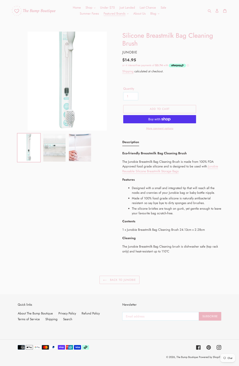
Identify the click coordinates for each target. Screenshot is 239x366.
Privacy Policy (67, 313)
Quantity (128, 88)
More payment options (159, 128)
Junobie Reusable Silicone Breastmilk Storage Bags (170, 168)
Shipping (128, 71)
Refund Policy (91, 313)
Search (67, 319)
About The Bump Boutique (35, 313)
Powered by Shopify (210, 357)
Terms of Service (29, 319)
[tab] (130, 143)
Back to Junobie (122, 280)
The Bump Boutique (187, 357)
